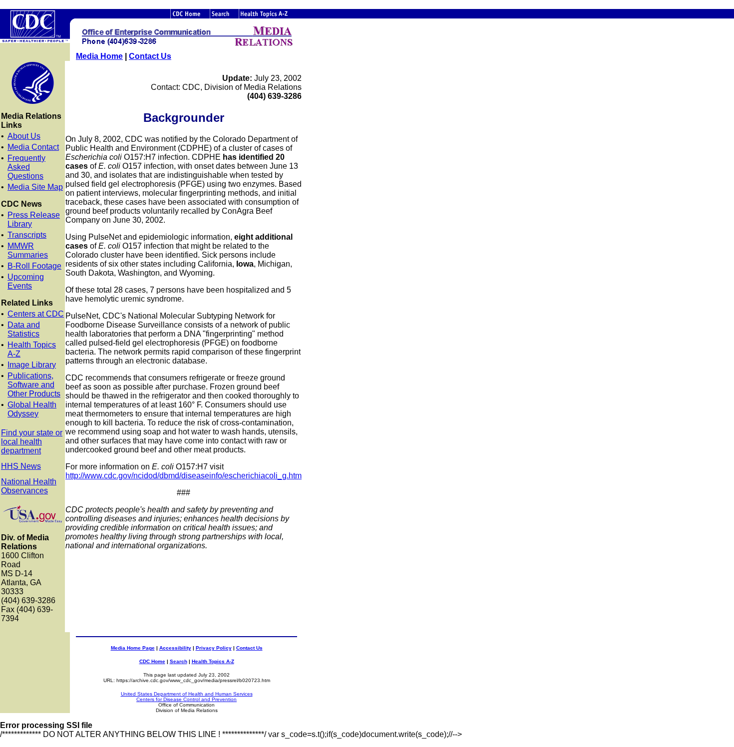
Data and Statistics (23, 329)
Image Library (31, 365)
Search (178, 661)
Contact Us (150, 56)
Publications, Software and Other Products (33, 385)
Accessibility (175, 648)
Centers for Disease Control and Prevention (186, 699)
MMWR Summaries (27, 250)
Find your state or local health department (31, 441)
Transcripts (26, 235)
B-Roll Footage (34, 266)
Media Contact (33, 147)
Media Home (99, 56)
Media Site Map (35, 187)
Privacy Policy (214, 648)
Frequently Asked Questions (26, 167)
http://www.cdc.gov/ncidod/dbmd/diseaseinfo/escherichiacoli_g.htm (183, 475)
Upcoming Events (25, 281)
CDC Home (152, 661)
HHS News (21, 466)
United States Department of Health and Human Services (187, 694)
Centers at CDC (35, 314)
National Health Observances (28, 486)
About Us (23, 136)
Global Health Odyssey (31, 409)
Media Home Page (133, 648)
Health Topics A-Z (213, 661)
